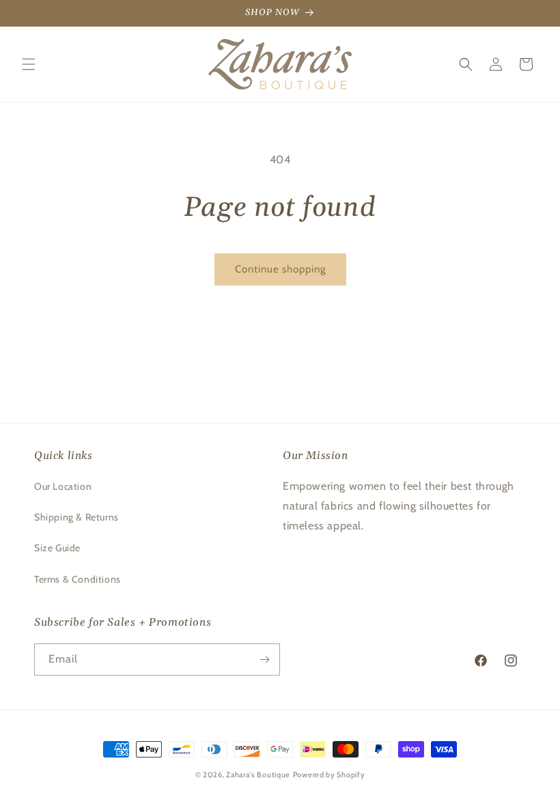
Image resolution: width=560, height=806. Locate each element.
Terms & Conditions (77, 579)
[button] (29, 64)
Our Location (63, 486)
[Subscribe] (264, 659)
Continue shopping (280, 269)
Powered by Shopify (329, 774)
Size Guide (57, 548)
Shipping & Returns (76, 517)
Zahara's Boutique (258, 774)
